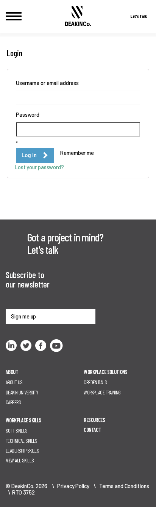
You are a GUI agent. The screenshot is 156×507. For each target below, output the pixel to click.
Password (29, 114)
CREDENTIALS (95, 382)
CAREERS (13, 402)
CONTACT (92, 430)
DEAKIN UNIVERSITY (22, 392)
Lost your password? (39, 167)
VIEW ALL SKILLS (20, 460)
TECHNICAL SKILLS (21, 440)
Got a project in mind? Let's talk (65, 243)
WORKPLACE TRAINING (102, 392)
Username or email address (49, 82)
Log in (29, 155)
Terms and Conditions (124, 486)
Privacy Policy (73, 486)
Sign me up (23, 316)
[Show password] (16, 142)
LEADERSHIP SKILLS (22, 450)
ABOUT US (14, 382)
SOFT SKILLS (17, 430)
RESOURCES (94, 420)
